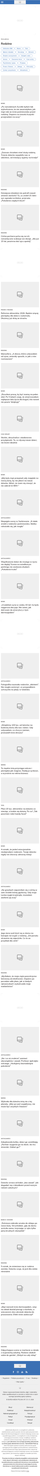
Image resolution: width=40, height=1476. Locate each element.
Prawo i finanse (8, 66)
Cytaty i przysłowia (9, 70)
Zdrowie (31, 52)
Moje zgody (20, 1382)
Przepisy (23, 63)
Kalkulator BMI (7, 48)
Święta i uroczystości (10, 55)
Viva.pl (10, 1420)
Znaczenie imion (17, 59)
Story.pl (29, 1423)
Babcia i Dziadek (7, 1220)
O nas (28, 1378)
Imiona (5, 59)
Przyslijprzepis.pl (30, 1417)
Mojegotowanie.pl (29, 1410)
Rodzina (4, 189)
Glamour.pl (30, 1407)
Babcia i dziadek (8, 52)
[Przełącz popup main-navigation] (2, 2)
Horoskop (21, 52)
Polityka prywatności (17, 1378)
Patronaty (30, 66)
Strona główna (5, 39)
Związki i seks (25, 55)
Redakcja (34, 1378)
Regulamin (6, 1378)
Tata (26, 48)
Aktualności (24, 70)
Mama (19, 48)
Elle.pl (10, 1407)
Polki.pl (10, 1417)
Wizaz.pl (29, 1420)
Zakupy (19, 66)
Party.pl (29, 1413)
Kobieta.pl (10, 1410)
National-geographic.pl (10, 1413)
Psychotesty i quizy (9, 63)
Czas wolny (30, 59)
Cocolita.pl (10, 1423)
